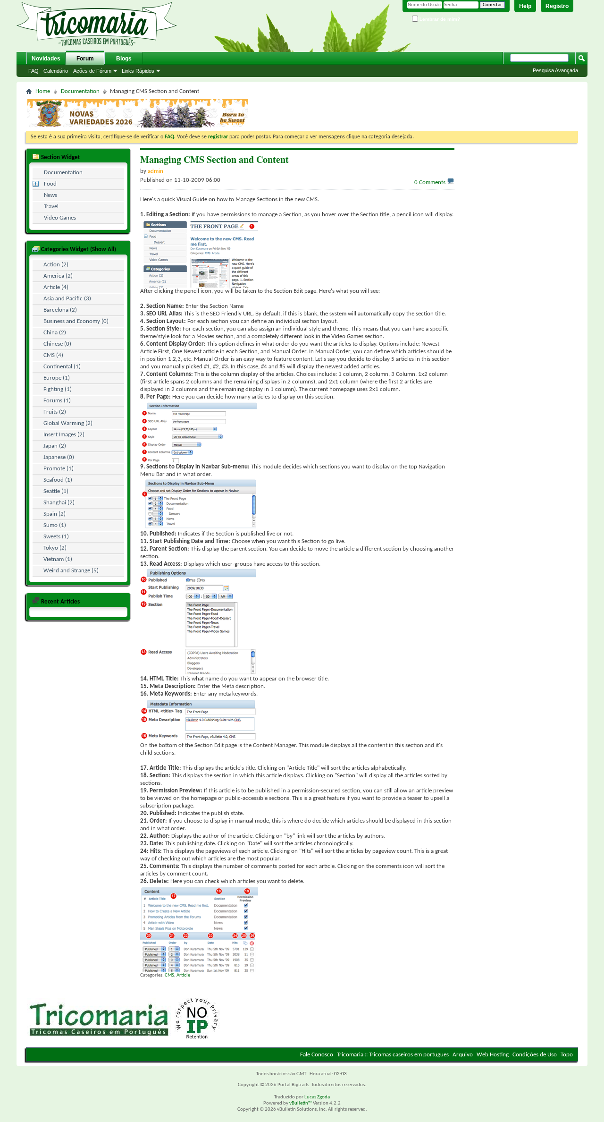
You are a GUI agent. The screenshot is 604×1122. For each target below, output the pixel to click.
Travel (51, 207)
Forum (85, 58)
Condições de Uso (534, 1055)
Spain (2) (54, 514)
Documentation (80, 91)
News (50, 195)
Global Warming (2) (67, 423)
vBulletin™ (300, 1103)
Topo (567, 1055)
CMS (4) (53, 355)
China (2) (54, 333)
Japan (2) (54, 446)
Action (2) (55, 265)
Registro (557, 6)
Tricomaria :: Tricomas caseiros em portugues (393, 1055)
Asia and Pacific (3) (67, 299)
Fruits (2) (54, 412)
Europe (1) (56, 378)
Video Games (60, 218)
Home (42, 91)
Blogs (124, 58)
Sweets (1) (56, 537)
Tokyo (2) (55, 548)
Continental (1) (62, 367)
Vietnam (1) (57, 559)
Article (183, 975)
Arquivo (463, 1055)
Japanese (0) (58, 457)
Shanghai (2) (59, 503)
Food (50, 184)
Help (525, 6)
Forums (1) (57, 401)
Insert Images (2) (63, 435)
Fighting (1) (57, 389)
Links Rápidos (138, 71)
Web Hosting (493, 1055)
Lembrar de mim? (439, 19)
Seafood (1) (57, 480)
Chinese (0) (57, 344)
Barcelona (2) (60, 310)
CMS (169, 975)
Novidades (46, 58)
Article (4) (55, 287)
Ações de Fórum (92, 71)
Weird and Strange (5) (71, 571)
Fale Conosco (316, 1055)
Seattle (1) (55, 491)
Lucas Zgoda (317, 1097)
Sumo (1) (54, 525)
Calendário (55, 71)
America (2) (58, 276)
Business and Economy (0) (76, 321)
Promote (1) (58, 469)
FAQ (33, 71)
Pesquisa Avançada (555, 70)
